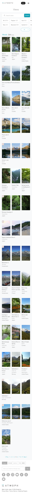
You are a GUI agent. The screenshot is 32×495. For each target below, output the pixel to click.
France (13, 293)
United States (25, 61)
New (5, 25)
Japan (3, 61)
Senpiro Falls (15, 185)
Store (23, 3)
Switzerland (5, 266)
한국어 (15, 463)
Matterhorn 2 (5, 262)
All (24, 29)
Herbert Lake (5, 160)
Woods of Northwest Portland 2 (24, 55)
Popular (14, 20)
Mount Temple (25, 342)
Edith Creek (5, 446)
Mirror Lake (25, 315)
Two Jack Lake (25, 108)
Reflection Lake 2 (6, 421)
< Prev (7, 457)
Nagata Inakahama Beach (8, 237)
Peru (3, 86)
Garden (24, 25)
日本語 (10, 463)
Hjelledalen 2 (15, 369)
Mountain (15, 25)
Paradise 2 (24, 369)
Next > (25, 457)
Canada (4, 138)
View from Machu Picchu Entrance (11, 82)
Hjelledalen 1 (5, 396)
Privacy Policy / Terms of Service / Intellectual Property (14, 491)
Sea (24, 20)
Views (16, 9)
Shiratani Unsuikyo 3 (7, 212)
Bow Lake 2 (15, 108)
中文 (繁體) (22, 463)
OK (28, 468)
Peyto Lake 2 (5, 135)
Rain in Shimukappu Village (5, 55)
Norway (14, 374)
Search (27, 15)
